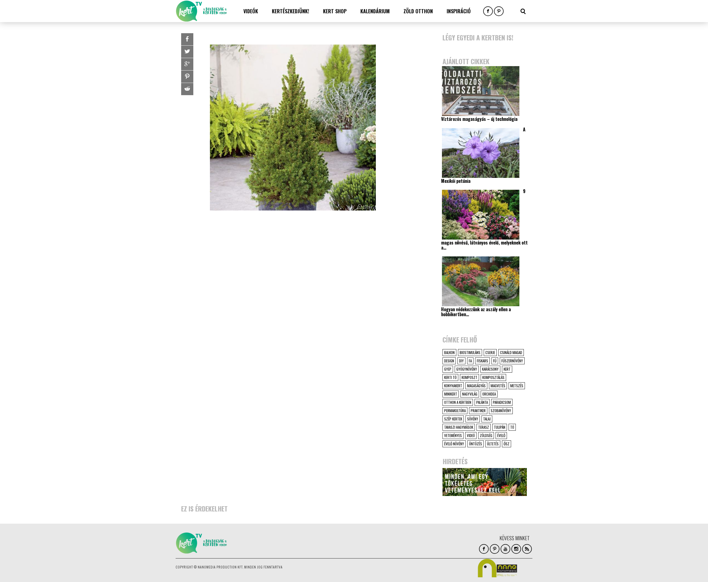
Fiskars (482, 360)
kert (507, 369)
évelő (501, 435)
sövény (472, 419)
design (449, 360)
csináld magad (511, 352)
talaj (487, 419)
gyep (447, 369)
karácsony (490, 369)
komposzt (469, 377)
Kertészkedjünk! (290, 11)
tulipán (499, 427)
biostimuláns (470, 352)
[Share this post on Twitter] (187, 52)
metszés (516, 385)
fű (494, 360)
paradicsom (502, 402)
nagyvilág (469, 394)
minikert (450, 394)
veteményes (453, 435)
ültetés (493, 443)
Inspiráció (459, 11)
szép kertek (453, 419)
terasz (483, 427)
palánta (482, 402)
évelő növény (454, 443)
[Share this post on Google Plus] (187, 64)
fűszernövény (512, 360)
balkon (449, 352)
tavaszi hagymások (458, 427)
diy (461, 360)
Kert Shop (335, 11)
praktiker (478, 410)
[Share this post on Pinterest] (187, 77)
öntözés (475, 443)
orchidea (489, 394)
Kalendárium (375, 11)
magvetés (498, 385)
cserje (490, 352)
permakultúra (455, 410)
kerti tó (450, 377)
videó (471, 435)
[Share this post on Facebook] (187, 39)
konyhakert (453, 385)
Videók (250, 11)
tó (512, 427)
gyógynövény (466, 369)
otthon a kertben (457, 402)
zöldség (486, 435)
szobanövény (501, 410)
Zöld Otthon (418, 11)
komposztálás (493, 377)
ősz (506, 443)
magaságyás (476, 385)
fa (470, 360)
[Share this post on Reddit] (187, 89)
